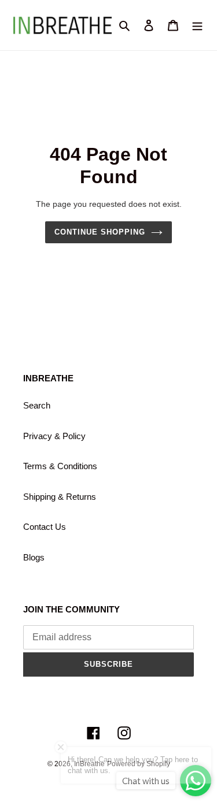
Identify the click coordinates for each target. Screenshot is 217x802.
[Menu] (197, 25)
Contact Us (44, 527)
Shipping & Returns (59, 497)
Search (36, 405)
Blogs (34, 557)
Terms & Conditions (60, 466)
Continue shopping (100, 232)
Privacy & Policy (54, 436)
